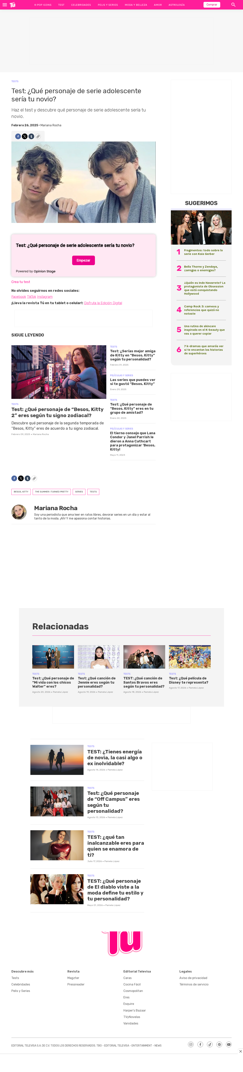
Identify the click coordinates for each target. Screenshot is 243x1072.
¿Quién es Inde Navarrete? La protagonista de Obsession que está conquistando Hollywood (204, 288)
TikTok (31, 297)
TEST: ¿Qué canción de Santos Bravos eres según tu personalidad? (143, 682)
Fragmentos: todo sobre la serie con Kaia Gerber (203, 252)
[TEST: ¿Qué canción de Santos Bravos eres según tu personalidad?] (144, 657)
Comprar (212, 4)
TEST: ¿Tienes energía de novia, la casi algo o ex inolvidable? (114, 758)
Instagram (45, 297)
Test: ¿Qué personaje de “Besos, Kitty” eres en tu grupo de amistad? (131, 408)
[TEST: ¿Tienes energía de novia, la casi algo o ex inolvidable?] (57, 760)
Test (61, 4)
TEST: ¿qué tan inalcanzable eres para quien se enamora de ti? (115, 846)
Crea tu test (20, 282)
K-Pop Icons (42, 4)
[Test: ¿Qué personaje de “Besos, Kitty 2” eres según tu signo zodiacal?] (58, 372)
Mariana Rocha (50, 125)
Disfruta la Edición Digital (103, 303)
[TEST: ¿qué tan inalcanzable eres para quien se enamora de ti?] (57, 845)
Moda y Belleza (136, 4)
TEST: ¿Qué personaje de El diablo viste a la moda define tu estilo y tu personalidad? (115, 890)
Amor (158, 4)
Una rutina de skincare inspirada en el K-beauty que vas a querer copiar (204, 329)
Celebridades (81, 4)
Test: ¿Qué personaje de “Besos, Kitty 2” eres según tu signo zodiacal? (57, 412)
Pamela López (60, 692)
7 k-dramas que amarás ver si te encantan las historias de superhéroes (203, 349)
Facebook (18, 297)
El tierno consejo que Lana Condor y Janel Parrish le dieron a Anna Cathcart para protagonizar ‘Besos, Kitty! (132, 441)
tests (93, 491)
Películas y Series (121, 375)
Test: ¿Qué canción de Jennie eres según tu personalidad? (97, 682)
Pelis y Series (108, 4)
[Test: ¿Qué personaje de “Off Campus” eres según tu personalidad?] (57, 802)
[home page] (12, 5)
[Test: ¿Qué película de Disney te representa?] (190, 657)
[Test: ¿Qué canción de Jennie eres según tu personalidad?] (99, 657)
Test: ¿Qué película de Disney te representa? (188, 680)
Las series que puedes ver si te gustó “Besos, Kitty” (132, 382)
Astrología (177, 4)
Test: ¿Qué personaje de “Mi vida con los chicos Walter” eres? (53, 682)
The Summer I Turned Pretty (51, 491)
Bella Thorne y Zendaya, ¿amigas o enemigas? (201, 268)
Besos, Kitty (21, 491)
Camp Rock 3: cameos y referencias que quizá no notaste (201, 310)
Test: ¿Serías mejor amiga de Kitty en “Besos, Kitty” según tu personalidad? (132, 355)
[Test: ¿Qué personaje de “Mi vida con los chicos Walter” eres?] (53, 657)
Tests (14, 81)
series (79, 491)
